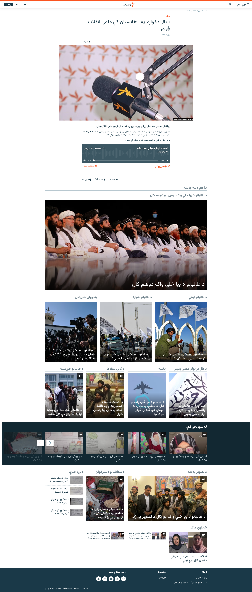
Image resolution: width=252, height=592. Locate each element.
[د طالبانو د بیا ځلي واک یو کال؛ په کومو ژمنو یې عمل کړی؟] (181, 332)
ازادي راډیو (161, 151)
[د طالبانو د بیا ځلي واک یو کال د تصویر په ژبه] (167, 498)
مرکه (168, 16)
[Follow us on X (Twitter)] (117, 578)
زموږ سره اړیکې (201, 577)
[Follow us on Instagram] (104, 578)
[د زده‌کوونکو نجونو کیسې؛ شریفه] (76, 512)
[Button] (86, 42)
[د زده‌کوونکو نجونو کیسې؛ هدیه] (76, 501)
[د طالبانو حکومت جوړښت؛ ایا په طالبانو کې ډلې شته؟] (64, 395)
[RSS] (98, 578)
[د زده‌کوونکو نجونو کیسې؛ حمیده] (76, 491)
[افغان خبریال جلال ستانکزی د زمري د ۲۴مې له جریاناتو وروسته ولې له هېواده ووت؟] (117, 535)
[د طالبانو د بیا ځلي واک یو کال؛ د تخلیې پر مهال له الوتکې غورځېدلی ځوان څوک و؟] (147, 395)
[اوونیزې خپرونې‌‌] (17, 5)
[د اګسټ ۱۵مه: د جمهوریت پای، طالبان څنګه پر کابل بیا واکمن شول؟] (105, 395)
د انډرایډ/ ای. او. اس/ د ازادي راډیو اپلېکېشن (190, 582)
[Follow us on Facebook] (123, 578)
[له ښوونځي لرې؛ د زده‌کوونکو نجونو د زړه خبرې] (147, 443)
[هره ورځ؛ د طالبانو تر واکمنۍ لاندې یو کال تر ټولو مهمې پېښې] (188, 395)
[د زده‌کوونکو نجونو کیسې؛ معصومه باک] (76, 480)
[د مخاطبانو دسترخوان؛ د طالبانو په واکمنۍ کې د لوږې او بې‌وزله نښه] (105, 498)
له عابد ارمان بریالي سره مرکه (152, 148)
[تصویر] (25, 5)
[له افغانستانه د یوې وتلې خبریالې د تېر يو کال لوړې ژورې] (188, 542)
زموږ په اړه (162, 577)
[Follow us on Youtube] (111, 578)
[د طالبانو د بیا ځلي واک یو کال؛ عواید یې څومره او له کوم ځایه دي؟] (126, 332)
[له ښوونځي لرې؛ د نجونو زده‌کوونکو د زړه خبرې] (188, 443)
